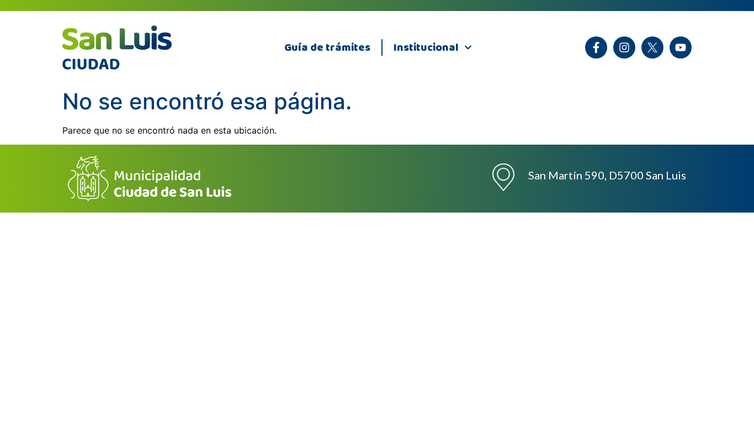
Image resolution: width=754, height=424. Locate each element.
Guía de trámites (327, 47)
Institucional (426, 47)
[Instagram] (624, 47)
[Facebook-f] (596, 47)
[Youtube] (681, 47)
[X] (652, 47)
